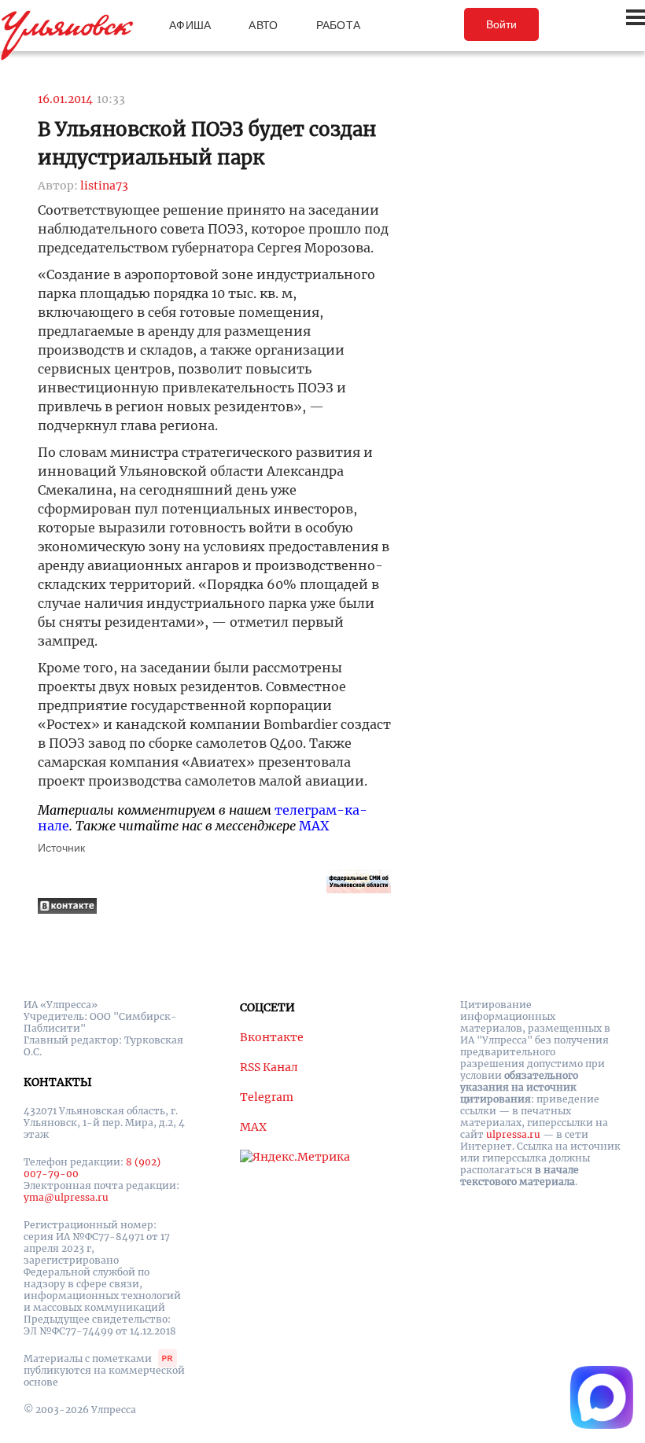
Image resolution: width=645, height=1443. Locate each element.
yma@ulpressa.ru (66, 1197)
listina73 (104, 186)
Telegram (266, 1097)
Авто (263, 25)
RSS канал (269, 1067)
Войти (501, 24)
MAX (314, 826)
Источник (61, 847)
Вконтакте (272, 1037)
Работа (338, 25)
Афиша (190, 25)
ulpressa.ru (513, 1134)
